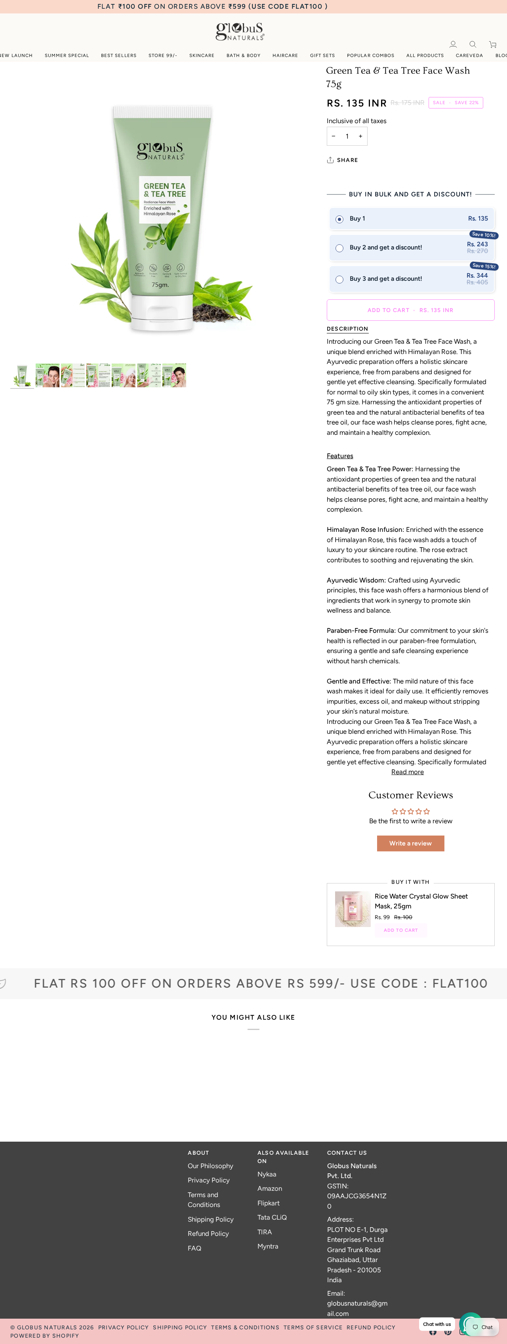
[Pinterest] (448, 1331)
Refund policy (371, 1327)
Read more (407, 772)
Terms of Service (313, 1327)
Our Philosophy (210, 1166)
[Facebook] (432, 1331)
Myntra (267, 1246)
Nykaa (266, 1174)
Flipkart (268, 1203)
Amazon (269, 1188)
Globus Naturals (47, 1327)
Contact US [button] (347, 1153)
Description (348, 329)
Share (347, 160)
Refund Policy (208, 1233)
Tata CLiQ (272, 1217)
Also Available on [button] (283, 1157)
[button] (163, 55)
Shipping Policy (211, 1219)
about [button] (198, 1153)
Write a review (410, 843)
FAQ (194, 1248)
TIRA (264, 1232)
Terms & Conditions (245, 1327)
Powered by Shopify (45, 1336)
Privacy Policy (209, 1180)
